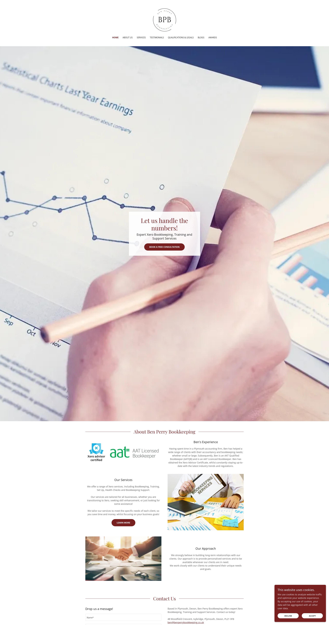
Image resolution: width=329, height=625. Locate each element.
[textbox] (123, 617)
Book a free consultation (164, 247)
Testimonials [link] (157, 37)
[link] (164, 19)
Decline (288, 616)
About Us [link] (128, 37)
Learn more (123, 522)
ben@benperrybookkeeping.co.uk (186, 622)
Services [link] (141, 37)
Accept (312, 616)
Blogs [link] (201, 37)
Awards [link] (212, 37)
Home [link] (115, 37)
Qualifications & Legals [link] (181, 37)
